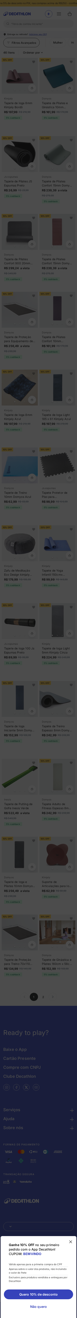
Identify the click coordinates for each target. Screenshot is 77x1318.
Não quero (38, 1307)
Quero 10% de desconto (38, 1294)
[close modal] (70, 1241)
